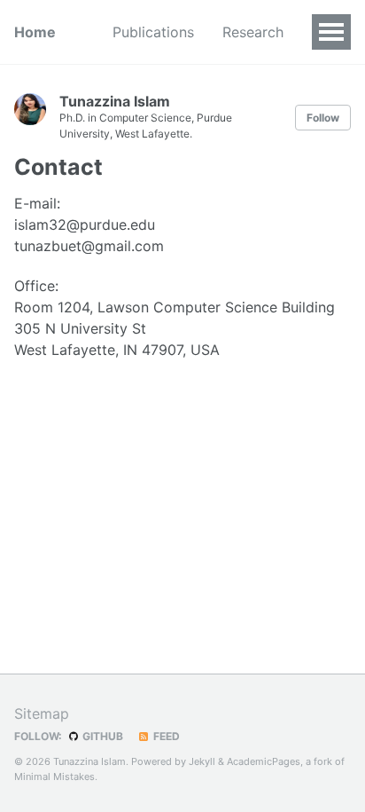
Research (252, 32)
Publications (153, 32)
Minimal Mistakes (54, 776)
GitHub (101, 736)
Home (35, 32)
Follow (323, 117)
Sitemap (41, 713)
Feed (165, 736)
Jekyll (202, 761)
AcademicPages (263, 761)
